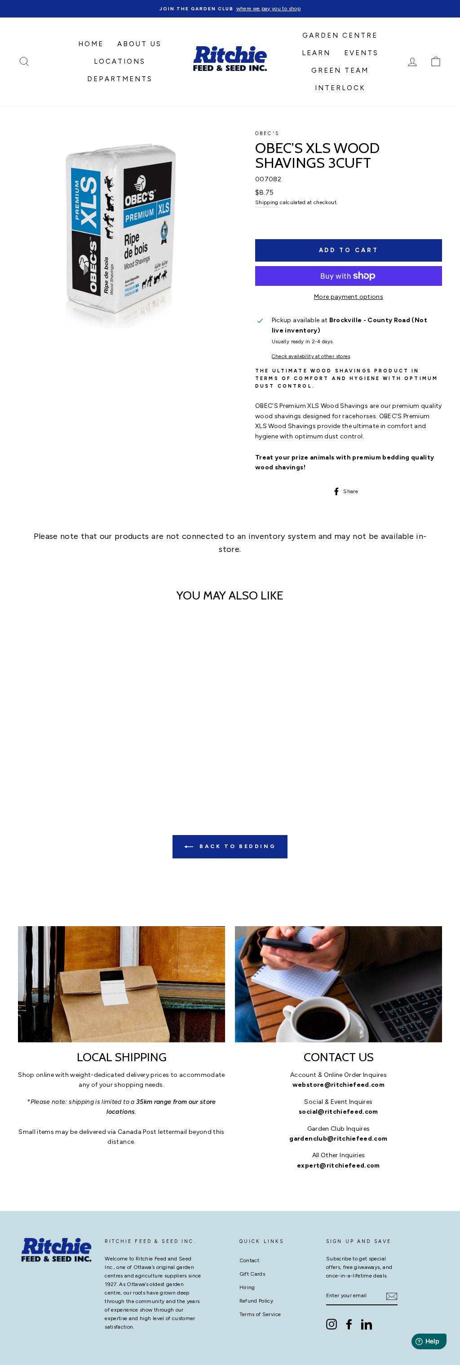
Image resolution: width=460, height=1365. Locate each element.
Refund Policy (256, 1301)
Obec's (267, 133)
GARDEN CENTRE (340, 35)
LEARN (316, 53)
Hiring (247, 1287)
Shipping (267, 202)
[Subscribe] (392, 1296)
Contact (249, 1260)
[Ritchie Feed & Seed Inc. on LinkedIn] (366, 1324)
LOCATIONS (120, 61)
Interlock (340, 88)
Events (361, 53)
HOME (91, 44)
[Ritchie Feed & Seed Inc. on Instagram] (331, 1324)
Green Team (340, 70)
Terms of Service (260, 1314)
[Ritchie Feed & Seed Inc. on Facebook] (349, 1324)
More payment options (348, 297)
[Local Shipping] (121, 984)
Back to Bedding (236, 846)
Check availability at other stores (311, 356)
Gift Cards (252, 1274)
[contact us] (338, 984)
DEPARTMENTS (120, 79)
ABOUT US (139, 44)
